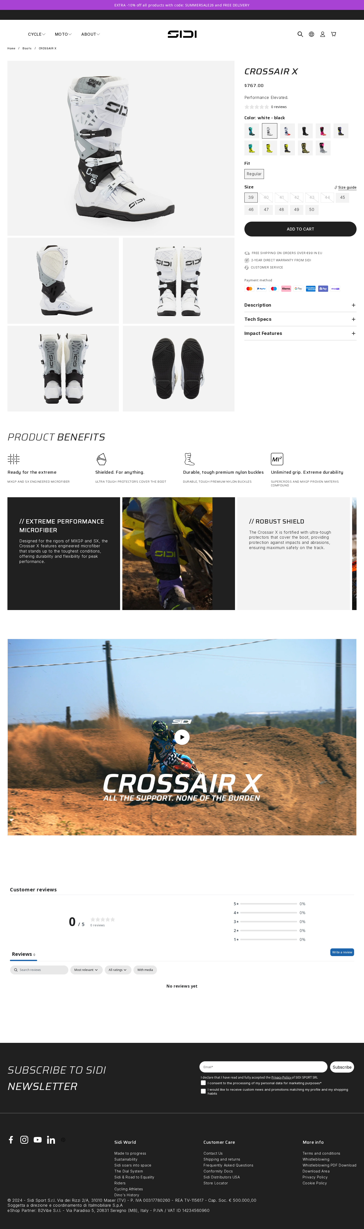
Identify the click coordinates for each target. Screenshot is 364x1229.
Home (11, 48)
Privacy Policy (315, 1177)
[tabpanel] (182, 1002)
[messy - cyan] (251, 131)
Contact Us (213, 1153)
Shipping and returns (222, 1159)
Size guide (347, 187)
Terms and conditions (321, 1153)
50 (311, 209)
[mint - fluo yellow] (251, 148)
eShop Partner (21, 1210)
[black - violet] (341, 131)
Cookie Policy (315, 1183)
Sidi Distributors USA (222, 1177)
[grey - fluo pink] (323, 148)
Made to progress (130, 1153)
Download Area (316, 1171)
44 (329, 199)
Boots (27, 48)
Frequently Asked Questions (229, 1165)
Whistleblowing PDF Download (330, 1165)
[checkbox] (145, 970)
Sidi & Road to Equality (134, 1177)
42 (298, 199)
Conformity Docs (218, 1171)
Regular (254, 174)
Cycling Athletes (128, 1189)
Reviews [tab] (23, 954)
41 (283, 199)
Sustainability (125, 1159)
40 (268, 199)
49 (296, 209)
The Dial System (128, 1171)
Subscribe (342, 1067)
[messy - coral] (323, 131)
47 (266, 209)
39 (251, 197)
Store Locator (216, 1183)
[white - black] (269, 131)
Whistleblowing (316, 1159)
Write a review (342, 952)
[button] (36, 34)
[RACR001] (269, 148)
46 (251, 209)
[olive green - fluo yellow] (305, 148)
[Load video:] (182, 737)
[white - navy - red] (287, 131)
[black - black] (305, 131)
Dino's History (126, 1195)
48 (281, 209)
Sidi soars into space (133, 1165)
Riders (120, 1183)
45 (342, 197)
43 (314, 199)
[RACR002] (287, 148)
